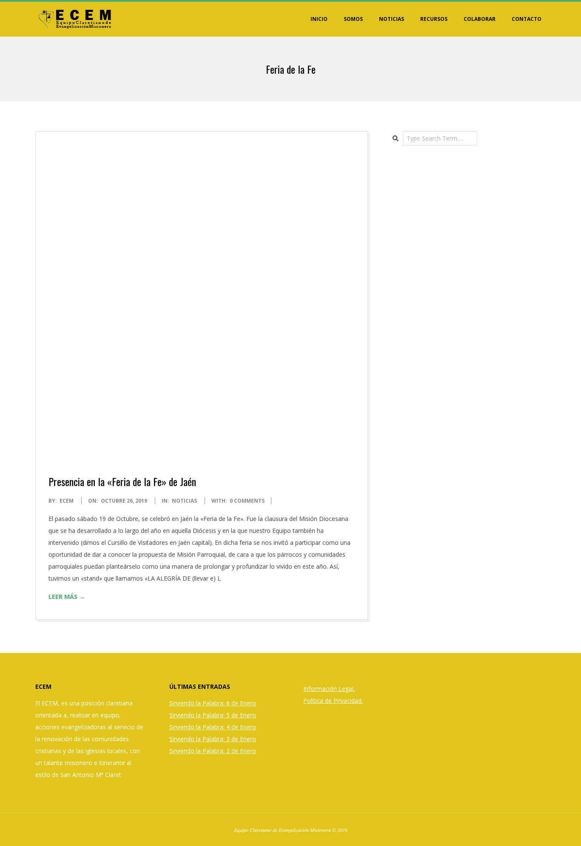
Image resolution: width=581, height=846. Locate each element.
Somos (353, 19)
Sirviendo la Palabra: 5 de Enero (212, 715)
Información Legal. (329, 689)
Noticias (391, 19)
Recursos (433, 19)
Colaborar (480, 19)
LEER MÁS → (66, 597)
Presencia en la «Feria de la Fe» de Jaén (122, 481)
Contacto (526, 19)
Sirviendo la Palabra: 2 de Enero (212, 751)
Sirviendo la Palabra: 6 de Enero (212, 703)
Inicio (319, 19)
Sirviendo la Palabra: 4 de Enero (212, 727)
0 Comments (247, 500)
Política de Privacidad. (333, 700)
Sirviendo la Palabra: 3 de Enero (212, 739)
